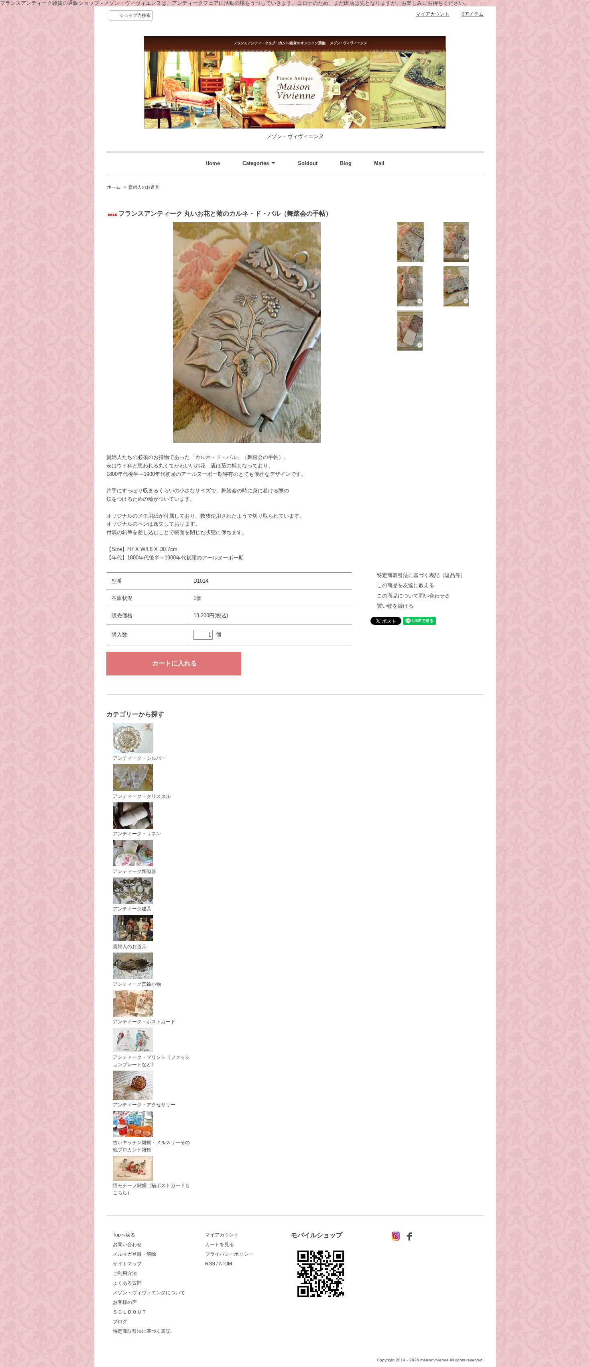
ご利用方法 (125, 1273)
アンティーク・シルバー (139, 758)
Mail (379, 163)
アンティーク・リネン (137, 834)
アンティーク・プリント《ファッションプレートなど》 (151, 1061)
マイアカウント (433, 14)
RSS (210, 1264)
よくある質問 (127, 1283)
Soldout (307, 163)
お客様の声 (125, 1302)
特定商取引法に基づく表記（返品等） (421, 575)
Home (212, 163)
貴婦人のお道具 (143, 187)
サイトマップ (127, 1264)
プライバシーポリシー (229, 1254)
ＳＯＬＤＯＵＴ (129, 1312)
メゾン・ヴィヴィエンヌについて (149, 1293)
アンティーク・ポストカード (144, 1021)
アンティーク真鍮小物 (137, 984)
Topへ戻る (124, 1235)
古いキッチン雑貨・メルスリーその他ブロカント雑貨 (151, 1146)
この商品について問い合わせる (413, 596)
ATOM (225, 1264)
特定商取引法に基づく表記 (142, 1331)
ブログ (120, 1321)
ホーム (113, 187)
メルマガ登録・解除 (134, 1254)
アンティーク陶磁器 (134, 871)
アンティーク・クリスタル (142, 796)
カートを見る (219, 1244)
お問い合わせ (127, 1244)
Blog (346, 163)
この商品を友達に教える (405, 585)
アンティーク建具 (132, 909)
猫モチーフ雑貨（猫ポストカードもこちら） (151, 1189)
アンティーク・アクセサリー (144, 1105)
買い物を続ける (395, 606)
